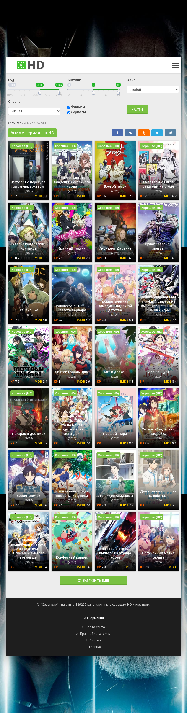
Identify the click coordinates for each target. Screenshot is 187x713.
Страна (14, 101)
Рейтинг (74, 80)
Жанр (131, 80)
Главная (95, 647)
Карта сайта (95, 627)
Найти (137, 109)
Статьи (95, 640)
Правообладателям (95, 633)
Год (11, 80)
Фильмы (78, 106)
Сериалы (78, 112)
